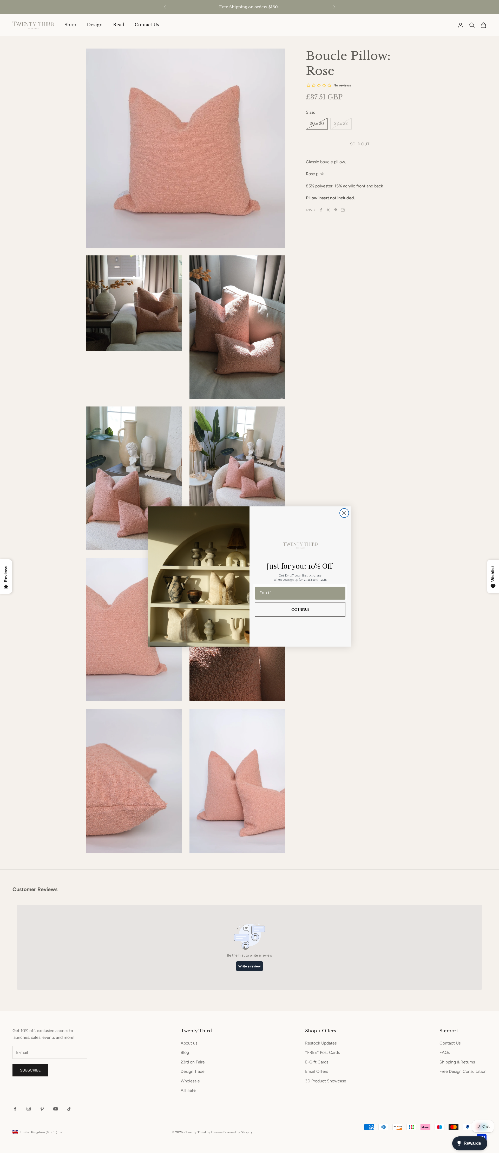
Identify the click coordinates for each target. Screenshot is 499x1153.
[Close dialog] (344, 513)
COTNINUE (300, 609)
